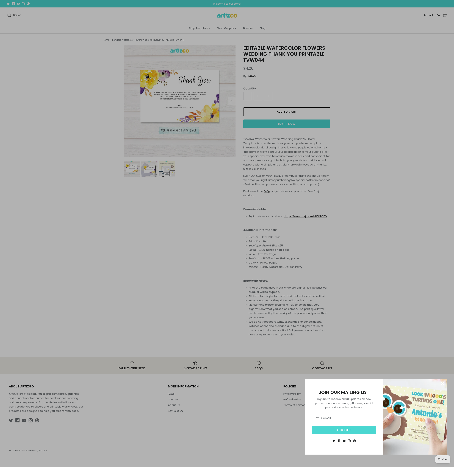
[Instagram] (349, 440)
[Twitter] (334, 440)
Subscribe (344, 430)
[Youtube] (344, 440)
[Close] (442, 383)
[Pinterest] (354, 440)
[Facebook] (339, 440)
